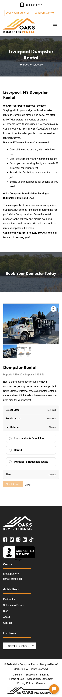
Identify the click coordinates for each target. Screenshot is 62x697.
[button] (53, 309)
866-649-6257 (11, 574)
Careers (40, 683)
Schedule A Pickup (13, 605)
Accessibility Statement (40, 678)
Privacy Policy (25, 683)
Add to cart (13, 483)
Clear (28, 484)
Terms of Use (16, 678)
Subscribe (31, 674)
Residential (9, 599)
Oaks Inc (17, 674)
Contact (7, 622)
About (6, 616)
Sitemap (44, 674)
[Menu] (55, 25)
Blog (5, 611)
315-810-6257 (29, 128)
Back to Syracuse (33, 64)
